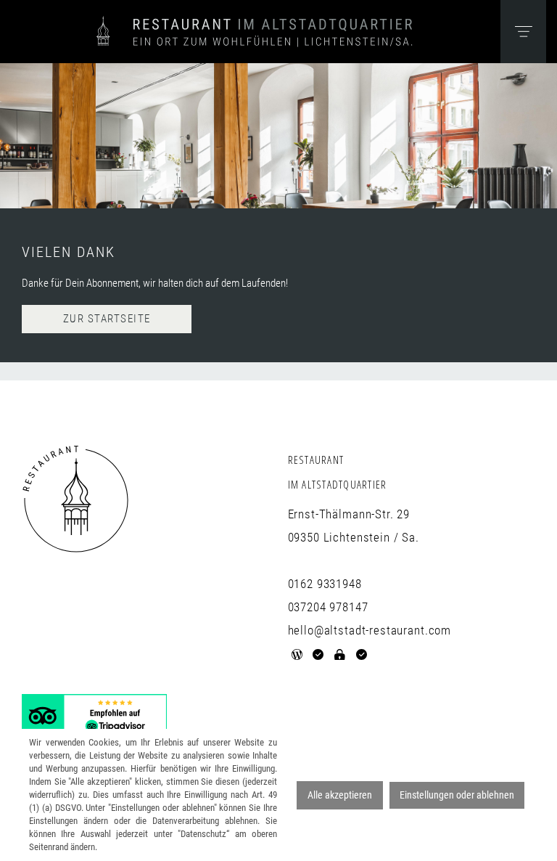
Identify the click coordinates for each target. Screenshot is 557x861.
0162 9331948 (325, 583)
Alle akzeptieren (340, 795)
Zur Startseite (107, 318)
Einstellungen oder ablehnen (457, 795)
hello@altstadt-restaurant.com (370, 630)
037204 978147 (328, 607)
